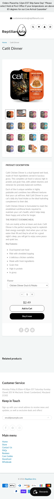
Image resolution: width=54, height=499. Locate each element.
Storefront (6, 459)
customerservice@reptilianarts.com (28, 18)
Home (4, 42)
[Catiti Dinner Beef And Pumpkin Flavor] (27, 85)
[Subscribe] (48, 417)
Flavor (10, 280)
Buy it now (27, 316)
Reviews (5, 453)
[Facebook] (5, 428)
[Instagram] (19, 428)
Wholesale (6, 462)
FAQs (4, 450)
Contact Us (7, 447)
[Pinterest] (12, 428)
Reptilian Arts (30, 479)
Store (4, 444)
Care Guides (7, 456)
